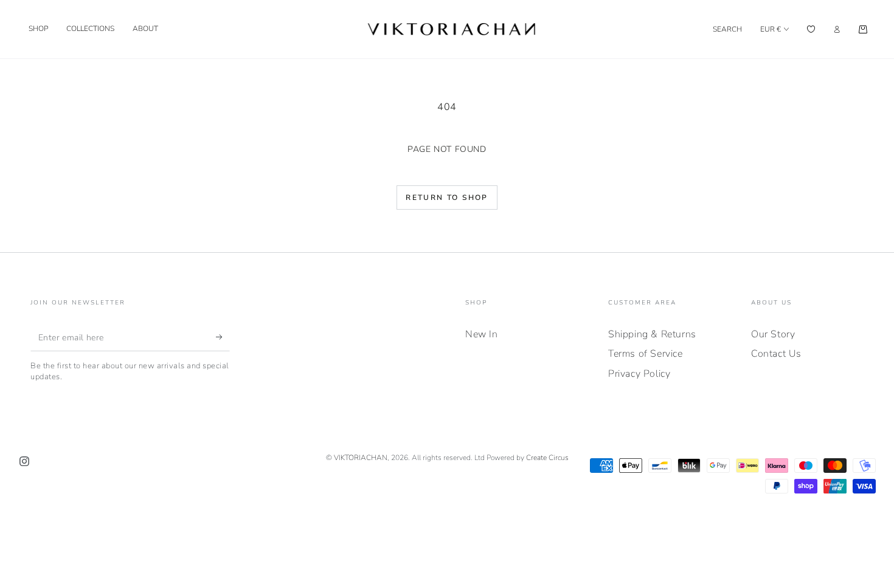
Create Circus (547, 457)
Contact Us (776, 353)
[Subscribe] (223, 337)
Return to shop (447, 197)
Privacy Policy (639, 373)
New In (481, 334)
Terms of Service (645, 353)
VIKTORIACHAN (360, 457)
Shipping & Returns (652, 334)
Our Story (773, 334)
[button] (727, 29)
